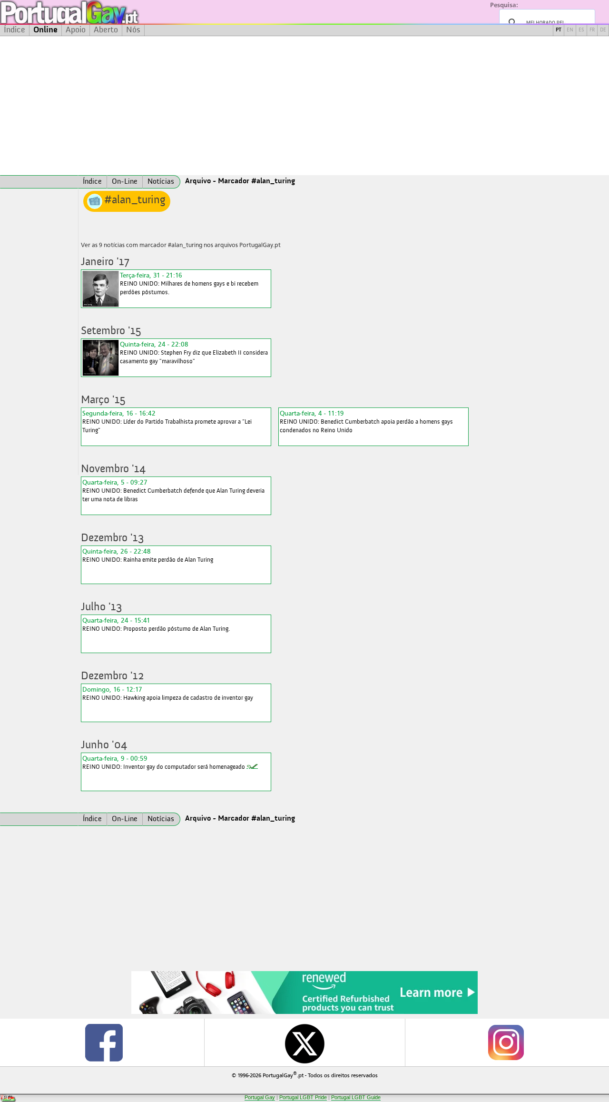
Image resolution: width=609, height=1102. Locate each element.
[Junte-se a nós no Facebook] (103, 1042)
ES (581, 30)
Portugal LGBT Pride (303, 1097)
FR (592, 30)
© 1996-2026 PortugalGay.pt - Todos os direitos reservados (305, 1075)
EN (570, 30)
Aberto (106, 30)
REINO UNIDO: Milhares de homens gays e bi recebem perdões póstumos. (189, 283)
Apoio (76, 30)
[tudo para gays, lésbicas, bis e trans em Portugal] (95, 12)
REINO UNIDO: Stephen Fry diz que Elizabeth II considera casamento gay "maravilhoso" (194, 352)
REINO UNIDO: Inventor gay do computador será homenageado (163, 762)
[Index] (39, 182)
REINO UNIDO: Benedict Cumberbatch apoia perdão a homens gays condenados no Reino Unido (366, 421)
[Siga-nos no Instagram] (505, 1042)
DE (603, 30)
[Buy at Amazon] (304, 1012)
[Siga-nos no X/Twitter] (304, 1042)
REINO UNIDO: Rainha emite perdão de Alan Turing (147, 555)
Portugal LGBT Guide (356, 1097)
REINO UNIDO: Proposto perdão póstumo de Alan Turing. (156, 624)
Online (45, 30)
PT (558, 30)
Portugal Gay (260, 1097)
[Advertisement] (304, 105)
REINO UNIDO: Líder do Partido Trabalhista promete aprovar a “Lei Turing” (167, 421)
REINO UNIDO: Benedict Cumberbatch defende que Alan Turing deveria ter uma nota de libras (173, 490)
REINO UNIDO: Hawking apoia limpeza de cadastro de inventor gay (167, 693)
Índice (14, 30)
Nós (133, 30)
